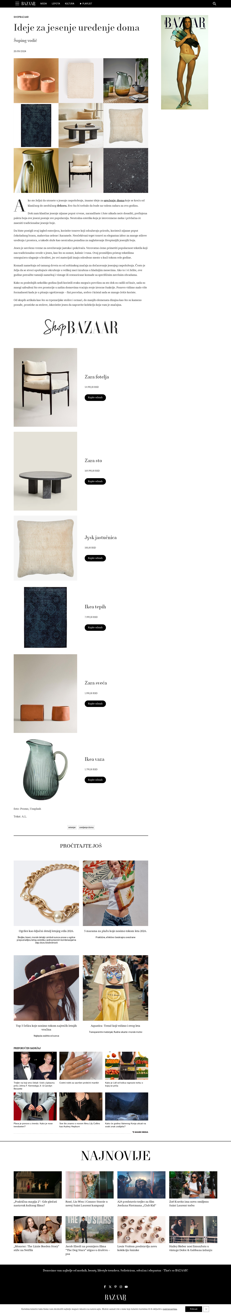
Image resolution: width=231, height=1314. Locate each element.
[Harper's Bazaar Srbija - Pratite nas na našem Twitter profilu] (110, 1286)
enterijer (72, 827)
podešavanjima (170, 1309)
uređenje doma (114, 200)
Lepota (56, 3)
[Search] (214, 4)
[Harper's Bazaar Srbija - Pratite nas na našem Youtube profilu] (126, 1286)
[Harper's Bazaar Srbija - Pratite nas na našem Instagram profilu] (121, 1286)
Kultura (69, 3)
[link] (45, 387)
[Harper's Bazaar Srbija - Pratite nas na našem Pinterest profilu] (115, 1286)
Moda (43, 3)
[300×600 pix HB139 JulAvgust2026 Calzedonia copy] (184, 62)
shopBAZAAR (21, 17)
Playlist (87, 3)
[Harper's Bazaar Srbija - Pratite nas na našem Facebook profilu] (104, 1286)
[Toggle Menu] (17, 3)
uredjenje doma (86, 827)
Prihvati (193, 1309)
